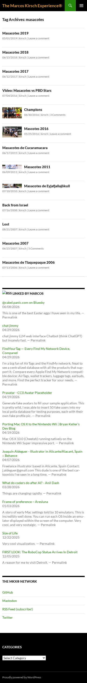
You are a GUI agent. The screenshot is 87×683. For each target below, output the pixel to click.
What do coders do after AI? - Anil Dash (30, 483)
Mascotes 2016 (36, 128)
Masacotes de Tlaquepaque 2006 (28, 262)
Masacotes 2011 (37, 167)
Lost (5, 224)
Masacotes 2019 (15, 33)
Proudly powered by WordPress (21, 677)
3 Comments (57, 114)
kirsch (22, 38)
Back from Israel (15, 205)
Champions (33, 109)
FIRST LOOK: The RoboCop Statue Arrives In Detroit (39, 552)
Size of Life (10, 533)
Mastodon (9, 601)
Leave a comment (38, 38)
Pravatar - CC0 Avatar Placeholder (27, 393)
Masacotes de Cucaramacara (25, 148)
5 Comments (36, 248)
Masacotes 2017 (15, 71)
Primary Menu (81, 5)
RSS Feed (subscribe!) (17, 609)
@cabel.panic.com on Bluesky (23, 302)
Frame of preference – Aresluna (25, 502)
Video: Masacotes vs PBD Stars (27, 90)
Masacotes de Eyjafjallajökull (47, 186)
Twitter (7, 617)
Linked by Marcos (28, 293)
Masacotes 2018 (15, 52)
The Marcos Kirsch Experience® (32, 5)
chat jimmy (10, 326)
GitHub (7, 592)
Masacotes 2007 (15, 243)
